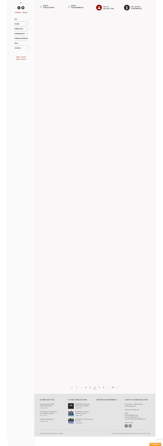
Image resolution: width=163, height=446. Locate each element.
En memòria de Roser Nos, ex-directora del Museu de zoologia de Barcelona (71, 84)
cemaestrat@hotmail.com (132, 417)
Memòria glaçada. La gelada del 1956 (57, 106)
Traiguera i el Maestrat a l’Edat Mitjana (57, 124)
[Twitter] (22, 7)
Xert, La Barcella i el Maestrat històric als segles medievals (65, 371)
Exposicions (47, 66)
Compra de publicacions (125, 433)
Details (45, 75)
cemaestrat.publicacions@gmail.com (135, 419)
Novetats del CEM (58, 66)
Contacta (114, 433)
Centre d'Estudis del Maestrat (48, 433)
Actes (45, 188)
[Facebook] (18, 7)
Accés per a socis (145, 433)
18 (113, 387)
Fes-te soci (136, 433)
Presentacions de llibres (51, 254)
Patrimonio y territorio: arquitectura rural (57, 311)
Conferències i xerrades (51, 109)
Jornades (46, 314)
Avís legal (60, 433)
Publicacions (65, 188)
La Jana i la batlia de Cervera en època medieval (61, 251)
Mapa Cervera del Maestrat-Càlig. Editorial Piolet (61, 185)
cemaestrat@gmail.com (131, 415)
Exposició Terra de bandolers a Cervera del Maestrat (62, 63)
